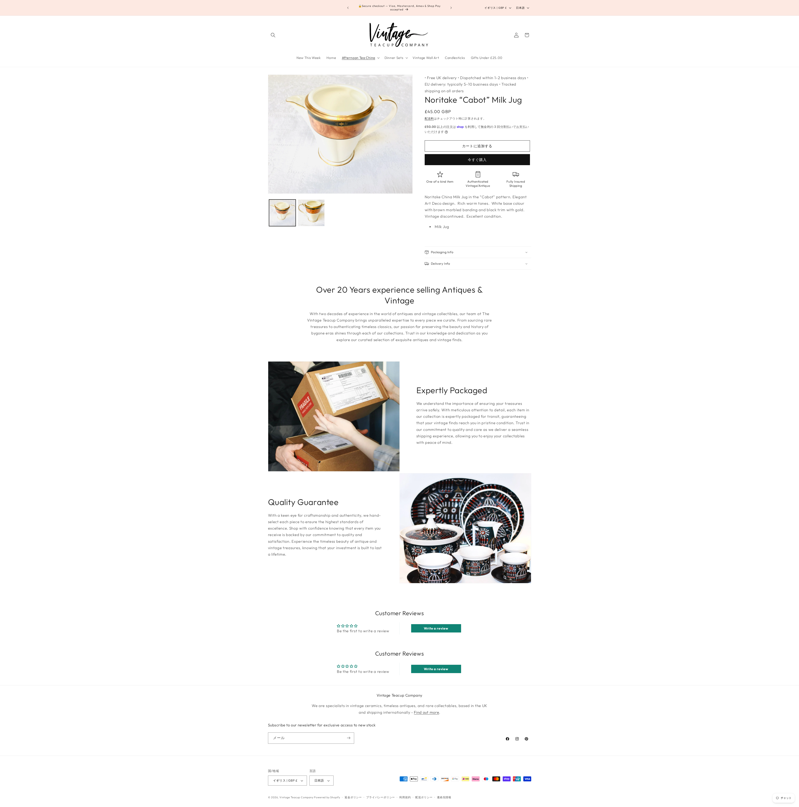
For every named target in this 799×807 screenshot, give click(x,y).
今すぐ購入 (477, 159)
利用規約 (405, 797)
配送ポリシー (424, 797)
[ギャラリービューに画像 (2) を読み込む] (311, 213)
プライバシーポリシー (380, 797)
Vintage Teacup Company (296, 797)
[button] (273, 35)
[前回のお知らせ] (347, 7)
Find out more (426, 712)
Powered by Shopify (327, 797)
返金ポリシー (353, 797)
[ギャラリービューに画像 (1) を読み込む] (282, 213)
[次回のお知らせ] (451, 7)
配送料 (429, 118)
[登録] (348, 738)
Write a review (436, 628)
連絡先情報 (444, 797)
